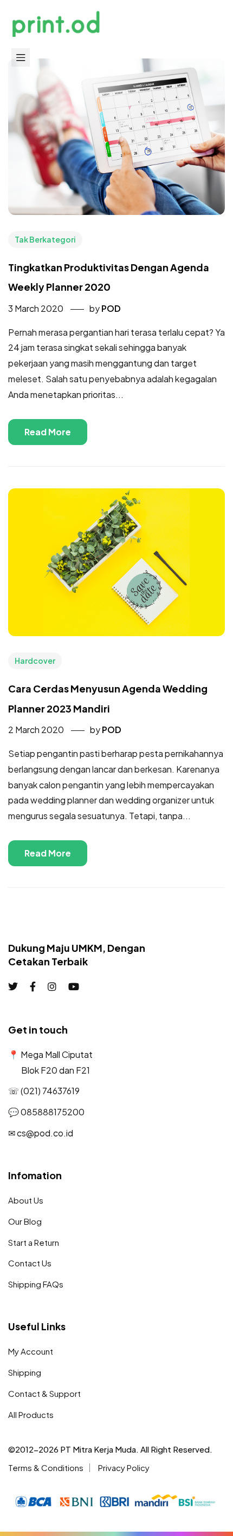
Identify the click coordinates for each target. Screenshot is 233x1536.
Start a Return (33, 1242)
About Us (25, 1200)
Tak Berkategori (45, 239)
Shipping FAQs (35, 1284)
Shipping (24, 1372)
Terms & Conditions (45, 1467)
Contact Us (29, 1263)
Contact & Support (44, 1393)
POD (111, 308)
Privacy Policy (124, 1467)
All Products (31, 1414)
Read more (47, 431)
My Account (30, 1351)
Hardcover (35, 660)
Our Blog (25, 1221)
